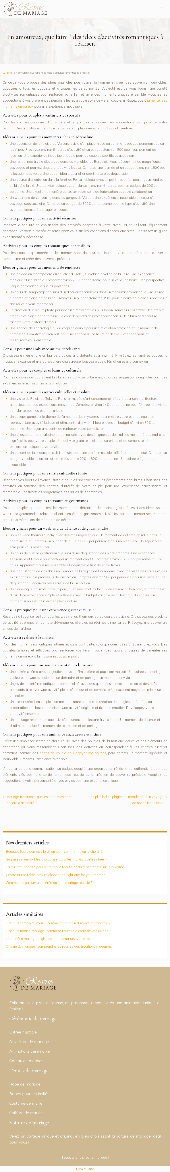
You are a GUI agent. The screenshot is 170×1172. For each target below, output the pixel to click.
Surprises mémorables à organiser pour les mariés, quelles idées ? (56, 859)
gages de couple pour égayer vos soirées (73, 753)
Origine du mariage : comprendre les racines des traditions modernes (59, 946)
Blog (9, 72)
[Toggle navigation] (162, 9)
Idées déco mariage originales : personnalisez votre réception (53, 939)
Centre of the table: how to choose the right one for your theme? (55, 875)
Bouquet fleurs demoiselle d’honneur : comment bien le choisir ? (54, 851)
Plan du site (85, 1169)
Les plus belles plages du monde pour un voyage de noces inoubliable (126, 800)
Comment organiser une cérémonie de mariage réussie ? (49, 883)
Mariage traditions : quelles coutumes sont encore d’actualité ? (39, 800)
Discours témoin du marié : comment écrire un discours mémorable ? (58, 923)
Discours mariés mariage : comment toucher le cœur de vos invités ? (58, 931)
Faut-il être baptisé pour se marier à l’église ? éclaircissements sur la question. (65, 867)
